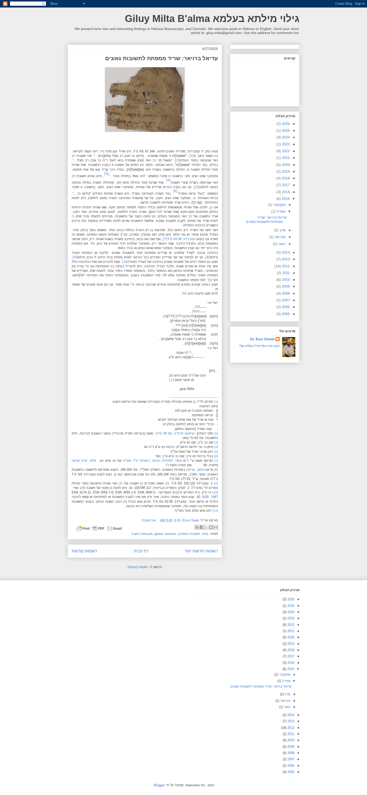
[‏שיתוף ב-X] (206, 527)
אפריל (281, 211)
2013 (285, 259)
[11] (172, 380)
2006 (285, 307)
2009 (285, 286)
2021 (285, 158)
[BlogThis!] (210, 527)
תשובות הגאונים (189, 534)
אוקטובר (279, 205)
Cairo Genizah (142, 534)
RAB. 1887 (210, 497)
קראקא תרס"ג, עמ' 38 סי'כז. (174, 433)
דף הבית (141, 551)
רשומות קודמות (84, 551)
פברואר (280, 237)
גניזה (205, 534)
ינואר (281, 244)
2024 (285, 137)
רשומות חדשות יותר (201, 551)
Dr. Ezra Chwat (262, 339)
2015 (285, 199)
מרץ (282, 230)
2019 (285, 171)
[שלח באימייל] (215, 527)
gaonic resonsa (165, 534)
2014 (285, 252)
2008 (285, 293)
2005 (285, 314)
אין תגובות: (148, 520)
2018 (285, 178)
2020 (285, 165)
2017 (285, 185)
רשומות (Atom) (138, 567)
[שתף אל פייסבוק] (201, 527)
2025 (285, 130)
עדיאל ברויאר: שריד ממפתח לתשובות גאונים (161, 58)
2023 (285, 144)
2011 (285, 273)
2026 (285, 124)
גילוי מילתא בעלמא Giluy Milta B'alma (212, 18)
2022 (285, 151)
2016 (285, 192)
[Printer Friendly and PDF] (99, 529)
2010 (285, 280)
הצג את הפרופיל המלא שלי (259, 346)
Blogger (159, 785)
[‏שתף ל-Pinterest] (196, 527)
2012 (285, 266)
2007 (285, 300)
